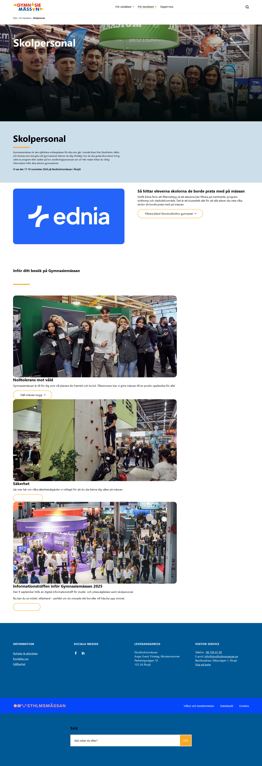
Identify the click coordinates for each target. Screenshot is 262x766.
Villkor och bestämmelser (199, 706)
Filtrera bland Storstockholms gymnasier (169, 213)
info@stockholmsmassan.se (221, 656)
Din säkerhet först (28, 498)
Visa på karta (203, 664)
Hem (15, 18)
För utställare (123, 6)
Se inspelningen (26, 607)
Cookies (244, 706)
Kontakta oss (21, 659)
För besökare (146, 6)
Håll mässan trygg (31, 395)
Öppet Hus (166, 6)
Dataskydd (226, 706)
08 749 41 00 (214, 652)
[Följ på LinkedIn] (83, 653)
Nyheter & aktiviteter (25, 653)
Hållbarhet (19, 664)
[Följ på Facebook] (76, 653)
